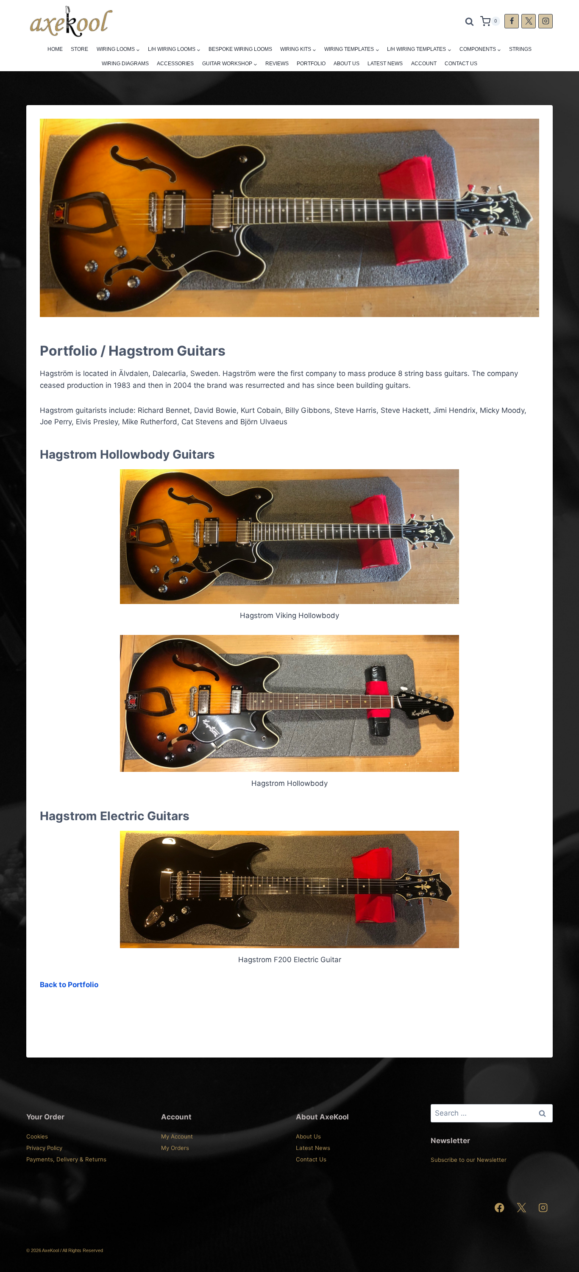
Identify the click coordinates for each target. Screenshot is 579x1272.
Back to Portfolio (69, 984)
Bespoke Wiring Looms (240, 49)
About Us (346, 64)
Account (424, 64)
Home (55, 49)
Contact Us (461, 64)
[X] (528, 21)
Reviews (277, 64)
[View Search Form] (469, 21)
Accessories (175, 64)
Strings (520, 49)
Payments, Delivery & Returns (66, 1159)
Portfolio (311, 64)
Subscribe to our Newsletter (469, 1159)
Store (79, 49)
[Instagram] (545, 21)
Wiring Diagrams (125, 64)
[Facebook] (511, 21)
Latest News (385, 64)
